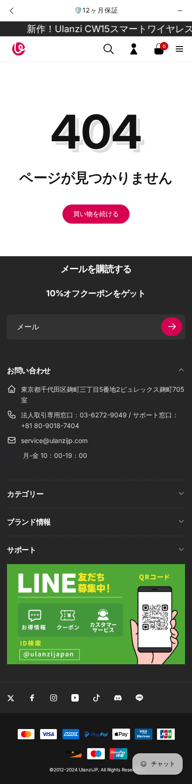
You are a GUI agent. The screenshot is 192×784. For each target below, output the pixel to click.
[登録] (171, 326)
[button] (108, 49)
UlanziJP (88, 769)
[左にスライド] (12, 10)
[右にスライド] (180, 10)
